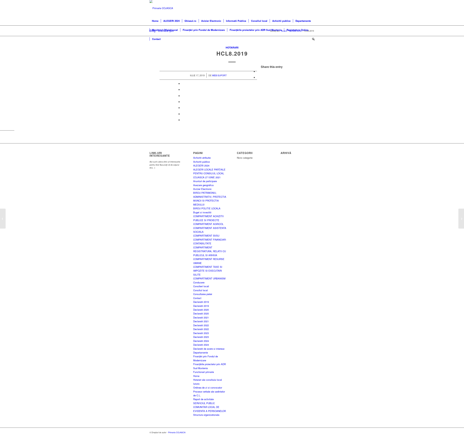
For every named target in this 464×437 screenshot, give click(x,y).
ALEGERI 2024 (201, 165)
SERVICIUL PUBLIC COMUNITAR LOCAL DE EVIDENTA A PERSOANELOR (209, 407)
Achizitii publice (201, 161)
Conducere (198, 282)
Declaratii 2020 (201, 309)
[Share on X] (258, 77)
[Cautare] (312, 39)
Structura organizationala (206, 414)
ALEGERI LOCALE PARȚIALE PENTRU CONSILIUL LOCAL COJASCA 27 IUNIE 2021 (209, 173)
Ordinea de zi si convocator (207, 387)
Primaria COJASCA (176, 432)
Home (196, 376)
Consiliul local (200, 290)
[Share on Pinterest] (183, 89)
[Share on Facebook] (258, 71)
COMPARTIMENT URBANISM (209, 278)
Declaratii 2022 (201, 325)
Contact (197, 298)
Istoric (196, 383)
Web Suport (219, 75)
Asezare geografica (203, 185)
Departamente (200, 352)
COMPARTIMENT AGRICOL (208, 224)
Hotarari (232, 47)
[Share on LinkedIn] (183, 95)
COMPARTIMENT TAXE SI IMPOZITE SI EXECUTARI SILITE (207, 270)
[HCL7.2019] (3, 219)
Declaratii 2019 (201, 302)
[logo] (161, 8)
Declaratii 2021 (201, 317)
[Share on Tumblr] (183, 101)
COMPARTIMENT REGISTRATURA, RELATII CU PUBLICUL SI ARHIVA (209, 251)
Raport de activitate (203, 399)
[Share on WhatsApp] (183, 83)
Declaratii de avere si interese (208, 348)
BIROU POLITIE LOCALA (206, 208)
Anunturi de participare (205, 181)
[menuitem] (155, 20)
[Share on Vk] (183, 107)
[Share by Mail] (183, 120)
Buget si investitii (202, 212)
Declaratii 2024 (201, 341)
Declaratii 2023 (201, 333)
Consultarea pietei (202, 294)
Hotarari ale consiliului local (207, 379)
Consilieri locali (201, 286)
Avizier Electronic (202, 189)
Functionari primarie (203, 372)
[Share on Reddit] (183, 114)
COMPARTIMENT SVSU (206, 235)
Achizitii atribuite (202, 157)
